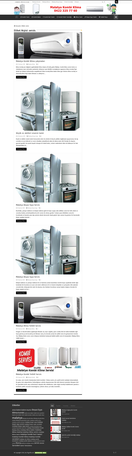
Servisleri (16, 445)
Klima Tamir (79, 17)
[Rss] (102, 2)
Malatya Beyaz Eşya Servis (28, 205)
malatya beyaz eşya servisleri (33, 424)
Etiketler (73, 406)
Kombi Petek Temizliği (65, 17)
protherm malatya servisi (27, 443)
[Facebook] (104, 2)
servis (36, 443)
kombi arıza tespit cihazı (38, 415)
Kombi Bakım (37, 17)
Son (52, 406)
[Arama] (116, 1)
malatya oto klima (25, 439)
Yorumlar (65, 406)
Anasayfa (16, 17)
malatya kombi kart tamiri (31, 434)
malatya (17, 418)
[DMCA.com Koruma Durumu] (40, 452)
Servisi (42, 443)
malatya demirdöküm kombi (35, 428)
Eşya (40, 409)
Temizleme (28, 446)
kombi (21, 412)
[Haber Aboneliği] (81, 30)
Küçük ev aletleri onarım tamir (30, 133)
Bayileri (29, 410)
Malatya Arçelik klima (28, 418)
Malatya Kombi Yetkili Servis (28, 374)
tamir (22, 446)
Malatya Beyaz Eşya (57, 2)
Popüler (58, 406)
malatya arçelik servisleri (18, 422)
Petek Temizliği (68, 2)
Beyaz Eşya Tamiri (91, 17)
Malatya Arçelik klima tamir (23, 420)
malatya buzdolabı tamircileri (19, 428)
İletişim (77, 2)
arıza (14, 410)
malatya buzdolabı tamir (36, 426)
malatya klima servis (30, 432)
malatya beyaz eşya (31, 422)
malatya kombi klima (20, 436)
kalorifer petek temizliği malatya (71, 435)
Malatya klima (16, 430)
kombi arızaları (28, 415)
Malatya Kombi (36, 2)
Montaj (18, 443)
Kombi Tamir (25, 17)
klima (15, 412)
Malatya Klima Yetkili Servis (28, 325)
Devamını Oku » (21, 77)
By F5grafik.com (29, 452)
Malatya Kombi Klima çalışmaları (30, 61)
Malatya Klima (46, 2)
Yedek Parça (104, 17)
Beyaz (35, 409)
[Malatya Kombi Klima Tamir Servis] (66, 9)
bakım (18, 410)
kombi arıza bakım (28, 413)
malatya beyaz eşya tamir (20, 426)
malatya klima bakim (28, 430)
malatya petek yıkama (25, 441)
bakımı (23, 410)
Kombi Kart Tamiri (49, 17)
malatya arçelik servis (35, 420)
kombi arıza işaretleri (39, 413)
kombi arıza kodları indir (18, 415)
